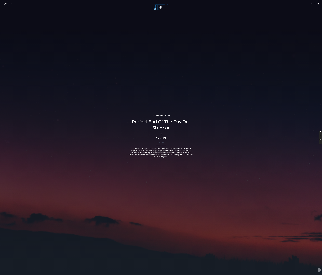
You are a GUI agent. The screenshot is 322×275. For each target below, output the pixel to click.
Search (8, 4)
